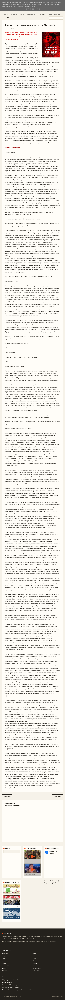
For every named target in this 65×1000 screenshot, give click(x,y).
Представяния (31, 14)
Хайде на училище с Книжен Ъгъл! (11, 980)
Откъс (54, 881)
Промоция (58, 883)
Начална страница (7, 982)
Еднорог (4, 958)
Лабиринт (4, 968)
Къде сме (6, 18)
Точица (35, 958)
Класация (46, 881)
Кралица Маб (5, 966)
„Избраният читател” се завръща (10, 987)
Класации (13, 14)
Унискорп (35, 961)
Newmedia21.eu (52, 941)
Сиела (35, 956)
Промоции (42, 14)
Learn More (30, 9)
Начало (5, 14)
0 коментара (12, 28)
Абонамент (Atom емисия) (8, 944)
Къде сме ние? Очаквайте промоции (11, 985)
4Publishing (5, 953)
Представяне (48, 883)
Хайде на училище (54, 14)
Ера (3, 961)
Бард (3, 956)
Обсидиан (4, 970)
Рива (34, 953)
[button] (32, 856)
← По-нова (7, 796)
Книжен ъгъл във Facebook (52, 852)
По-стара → (57, 796)
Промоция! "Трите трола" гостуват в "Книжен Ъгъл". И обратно (18, 990)
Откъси (21, 14)
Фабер (35, 963)
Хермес (35, 966)
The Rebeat (44, 941)
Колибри (4, 963)
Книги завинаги (36, 941)
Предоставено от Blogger (57, 996)
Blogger (36, 880)
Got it (38, 9)
